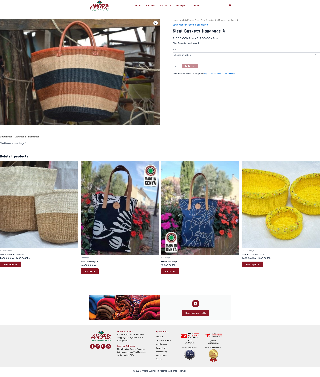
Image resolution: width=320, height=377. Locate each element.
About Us (150, 5)
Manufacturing (161, 344)
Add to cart (190, 66)
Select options (10, 264)
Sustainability (161, 348)
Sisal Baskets (207, 20)
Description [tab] (6, 136)
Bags (197, 20)
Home (138, 5)
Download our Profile (195, 313)
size (174, 49)
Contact (195, 5)
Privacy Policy (161, 352)
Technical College (163, 340)
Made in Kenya (186, 20)
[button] (155, 23)
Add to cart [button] (89, 271)
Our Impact (181, 5)
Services (164, 5)
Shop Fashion (161, 355)
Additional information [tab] (27, 136)
